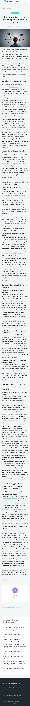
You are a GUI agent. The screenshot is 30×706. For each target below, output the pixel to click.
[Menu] (24, 1)
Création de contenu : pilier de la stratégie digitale (13, 634)
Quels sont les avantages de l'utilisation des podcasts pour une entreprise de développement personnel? (14, 663)
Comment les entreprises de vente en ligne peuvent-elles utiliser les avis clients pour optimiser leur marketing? (13, 629)
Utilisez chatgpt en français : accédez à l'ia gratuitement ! (13, 669)
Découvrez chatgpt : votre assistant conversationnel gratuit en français (11, 640)
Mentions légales (11, 695)
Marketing (9, 8)
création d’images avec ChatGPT (13, 498)
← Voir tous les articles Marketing (11, 607)
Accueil (3, 8)
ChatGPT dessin (13, 87)
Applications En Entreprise (11, 683)
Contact (19, 695)
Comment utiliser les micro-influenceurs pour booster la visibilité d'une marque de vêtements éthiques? (14, 646)
